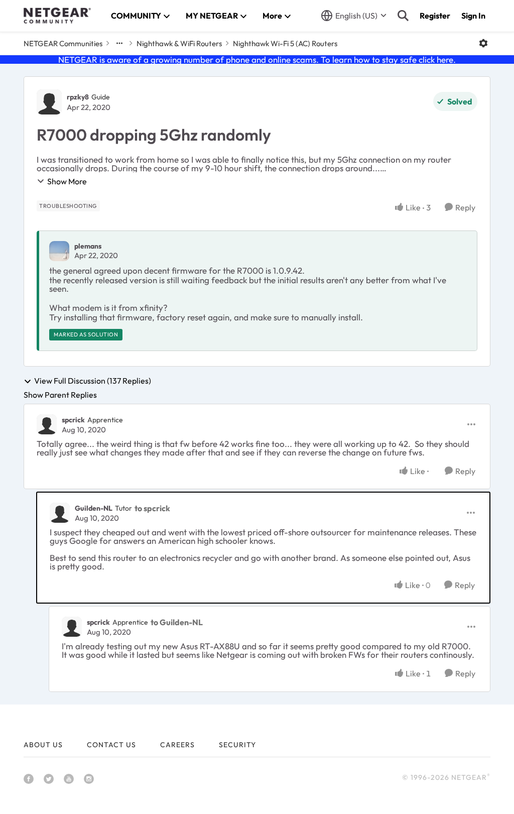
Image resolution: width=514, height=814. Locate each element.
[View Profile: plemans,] (59, 251)
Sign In (473, 16)
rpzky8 (78, 96)
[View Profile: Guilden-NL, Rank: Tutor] (60, 513)
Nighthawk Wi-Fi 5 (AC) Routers (285, 43)
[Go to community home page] (57, 16)
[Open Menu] (483, 43)
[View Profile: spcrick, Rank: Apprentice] (47, 424)
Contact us (111, 744)
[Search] (403, 16)
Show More (67, 181)
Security (237, 744)
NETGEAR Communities (63, 43)
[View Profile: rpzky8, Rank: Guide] (49, 101)
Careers (177, 744)
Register (435, 16)
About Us (43, 744)
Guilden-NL (93, 508)
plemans (87, 246)
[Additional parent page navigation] (119, 43)
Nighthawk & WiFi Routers (179, 43)
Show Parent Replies (60, 395)
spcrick (73, 419)
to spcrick (152, 508)
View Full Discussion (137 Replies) (92, 381)
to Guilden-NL (177, 622)
